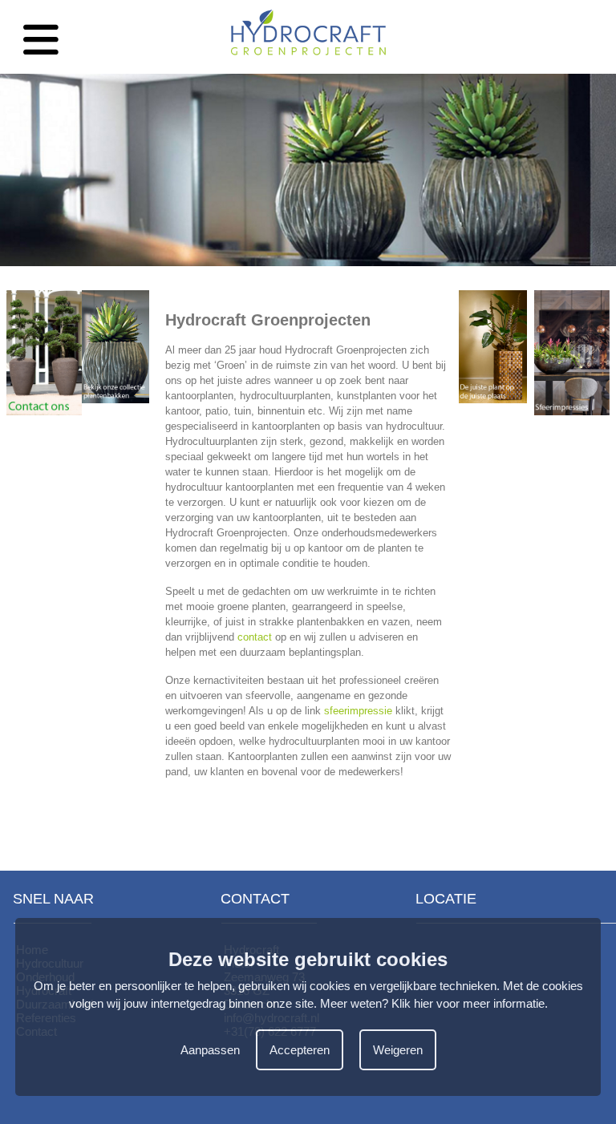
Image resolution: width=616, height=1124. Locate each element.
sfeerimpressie (358, 711)
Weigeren (398, 1050)
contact (254, 637)
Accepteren (300, 1050)
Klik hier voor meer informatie (468, 1003)
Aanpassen (210, 1050)
